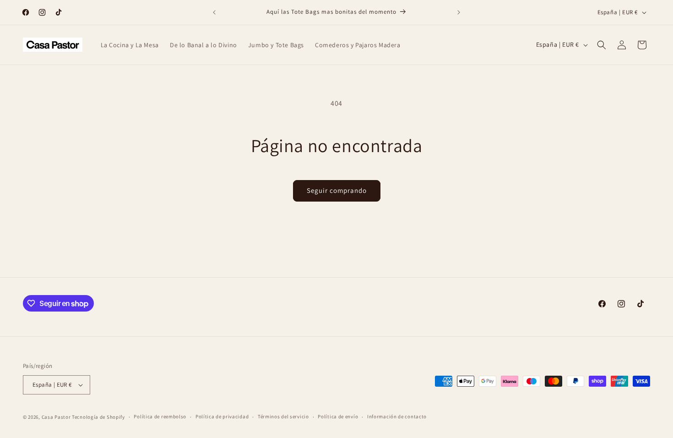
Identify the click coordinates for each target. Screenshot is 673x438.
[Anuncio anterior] (214, 12)
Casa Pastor (56, 417)
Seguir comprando (337, 190)
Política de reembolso (160, 416)
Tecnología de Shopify (98, 417)
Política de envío (338, 416)
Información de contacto (397, 416)
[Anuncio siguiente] (459, 12)
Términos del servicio (283, 416)
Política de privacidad (222, 416)
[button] (602, 45)
